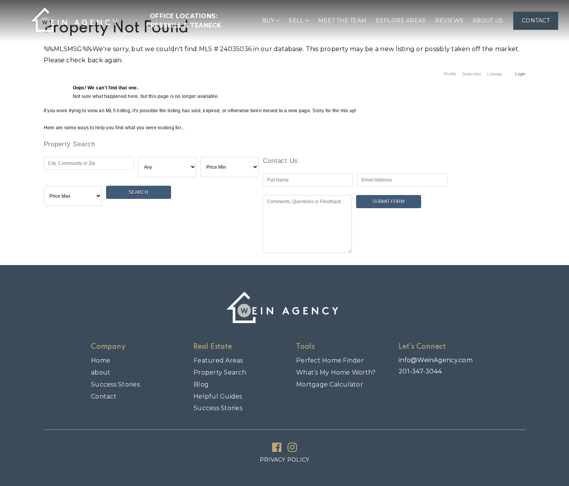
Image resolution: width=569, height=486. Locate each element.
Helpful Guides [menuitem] (218, 396)
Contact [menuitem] (536, 20)
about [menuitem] (100, 372)
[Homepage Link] (76, 20)
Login (520, 74)
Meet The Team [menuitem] (342, 20)
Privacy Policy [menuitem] (285, 459)
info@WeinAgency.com (436, 360)
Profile (450, 74)
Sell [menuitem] (297, 20)
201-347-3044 (420, 371)
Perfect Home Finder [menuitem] (330, 360)
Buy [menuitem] (269, 20)
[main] (284, 130)
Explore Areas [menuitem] (401, 20)
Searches (471, 74)
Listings (494, 74)
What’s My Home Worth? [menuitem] (335, 372)
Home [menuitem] (100, 360)
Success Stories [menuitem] (115, 384)
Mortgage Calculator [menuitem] (329, 384)
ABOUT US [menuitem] (488, 20)
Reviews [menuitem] (449, 20)
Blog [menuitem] (201, 384)
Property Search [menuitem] (220, 372)
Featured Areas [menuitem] (218, 360)
